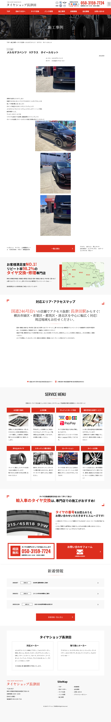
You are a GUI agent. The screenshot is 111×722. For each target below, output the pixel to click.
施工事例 (61, 11)
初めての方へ (20, 11)
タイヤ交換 (35, 11)
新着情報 (73, 11)
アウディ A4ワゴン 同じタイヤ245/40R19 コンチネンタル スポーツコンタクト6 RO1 (91, 248)
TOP (8, 11)
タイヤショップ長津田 (52, 706)
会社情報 (85, 11)
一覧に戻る (55, 248)
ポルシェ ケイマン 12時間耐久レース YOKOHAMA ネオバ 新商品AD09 (19, 248)
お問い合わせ (99, 11)
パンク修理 (49, 11)
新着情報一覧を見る (55, 617)
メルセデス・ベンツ (57, 58)
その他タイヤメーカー (58, 61)
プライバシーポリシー (80, 694)
